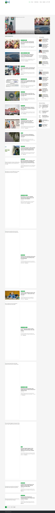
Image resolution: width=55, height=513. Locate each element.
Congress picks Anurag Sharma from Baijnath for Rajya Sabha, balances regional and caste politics (27, 485)
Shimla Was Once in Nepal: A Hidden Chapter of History (45, 125)
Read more (32, 47)
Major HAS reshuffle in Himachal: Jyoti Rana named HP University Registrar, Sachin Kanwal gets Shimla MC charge (28, 161)
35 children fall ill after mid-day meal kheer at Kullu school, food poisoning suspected (27, 42)
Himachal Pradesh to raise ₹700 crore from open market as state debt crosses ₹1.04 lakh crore (28, 94)
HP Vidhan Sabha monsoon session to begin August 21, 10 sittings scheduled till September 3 (27, 108)
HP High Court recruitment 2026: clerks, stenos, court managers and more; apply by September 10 (28, 81)
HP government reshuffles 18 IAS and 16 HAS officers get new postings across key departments (28, 257)
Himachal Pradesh (23, 66)
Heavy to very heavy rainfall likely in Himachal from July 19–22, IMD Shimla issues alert (27, 135)
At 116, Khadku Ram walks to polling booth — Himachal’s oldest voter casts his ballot (27, 329)
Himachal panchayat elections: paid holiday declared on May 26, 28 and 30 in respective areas (28, 389)
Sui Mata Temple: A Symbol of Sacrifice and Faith (45, 121)
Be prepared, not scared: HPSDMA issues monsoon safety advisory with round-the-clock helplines (27, 197)
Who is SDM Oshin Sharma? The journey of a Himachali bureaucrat (45, 116)
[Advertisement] (27, 9)
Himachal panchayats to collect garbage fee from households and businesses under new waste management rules (28, 148)
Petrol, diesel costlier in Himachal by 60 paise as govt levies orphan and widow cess (28, 68)
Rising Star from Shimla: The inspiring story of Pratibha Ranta (45, 112)
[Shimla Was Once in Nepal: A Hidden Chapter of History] (40, 124)
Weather (26, 195)
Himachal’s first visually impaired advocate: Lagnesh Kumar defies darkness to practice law (45, 106)
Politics (26, 327)
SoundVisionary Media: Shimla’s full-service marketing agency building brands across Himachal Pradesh (27, 55)
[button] (6, 25)
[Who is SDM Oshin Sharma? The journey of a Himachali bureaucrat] (40, 115)
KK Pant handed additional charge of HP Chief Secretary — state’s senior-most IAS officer (28, 293)
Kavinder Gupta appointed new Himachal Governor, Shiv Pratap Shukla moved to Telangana (28, 497)
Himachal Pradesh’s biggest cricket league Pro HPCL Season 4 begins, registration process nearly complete (27, 449)
